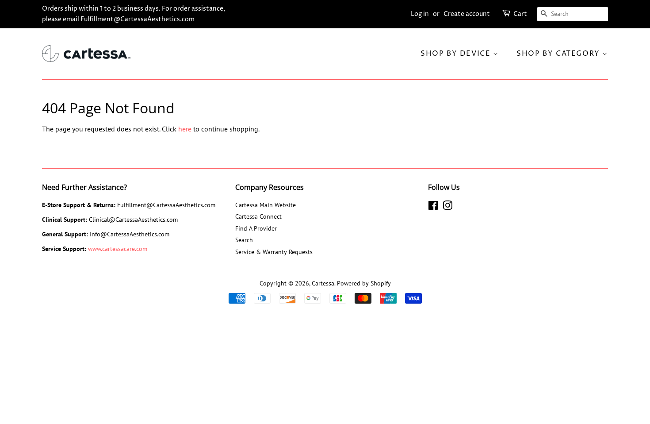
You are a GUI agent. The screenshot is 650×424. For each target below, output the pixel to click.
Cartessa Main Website (265, 205)
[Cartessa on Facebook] (433, 207)
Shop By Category (559, 53)
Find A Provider (256, 228)
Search (244, 240)
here (184, 128)
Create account (467, 14)
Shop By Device (457, 53)
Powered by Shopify (364, 283)
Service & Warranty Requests (274, 252)
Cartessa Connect (258, 216)
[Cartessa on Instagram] (447, 207)
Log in (420, 14)
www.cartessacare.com (117, 249)
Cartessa (323, 283)
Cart (520, 14)
